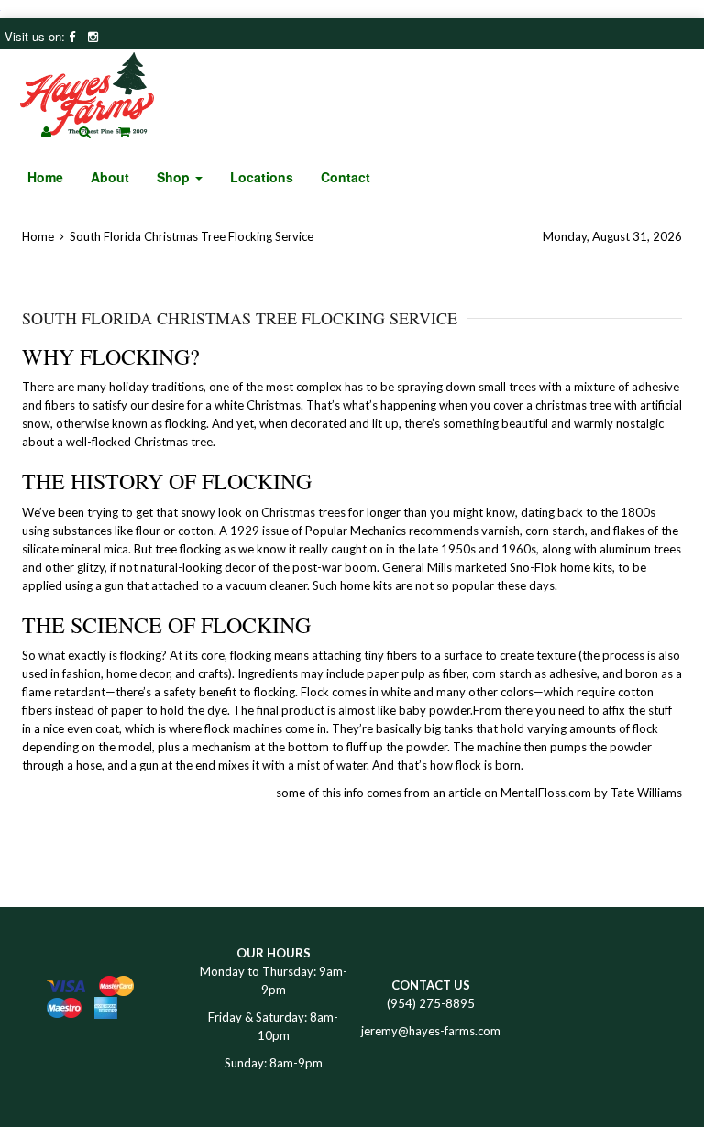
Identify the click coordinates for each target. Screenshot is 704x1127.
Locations (261, 177)
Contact (345, 177)
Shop (175, 177)
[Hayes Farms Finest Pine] (87, 85)
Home (45, 177)
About (110, 177)
